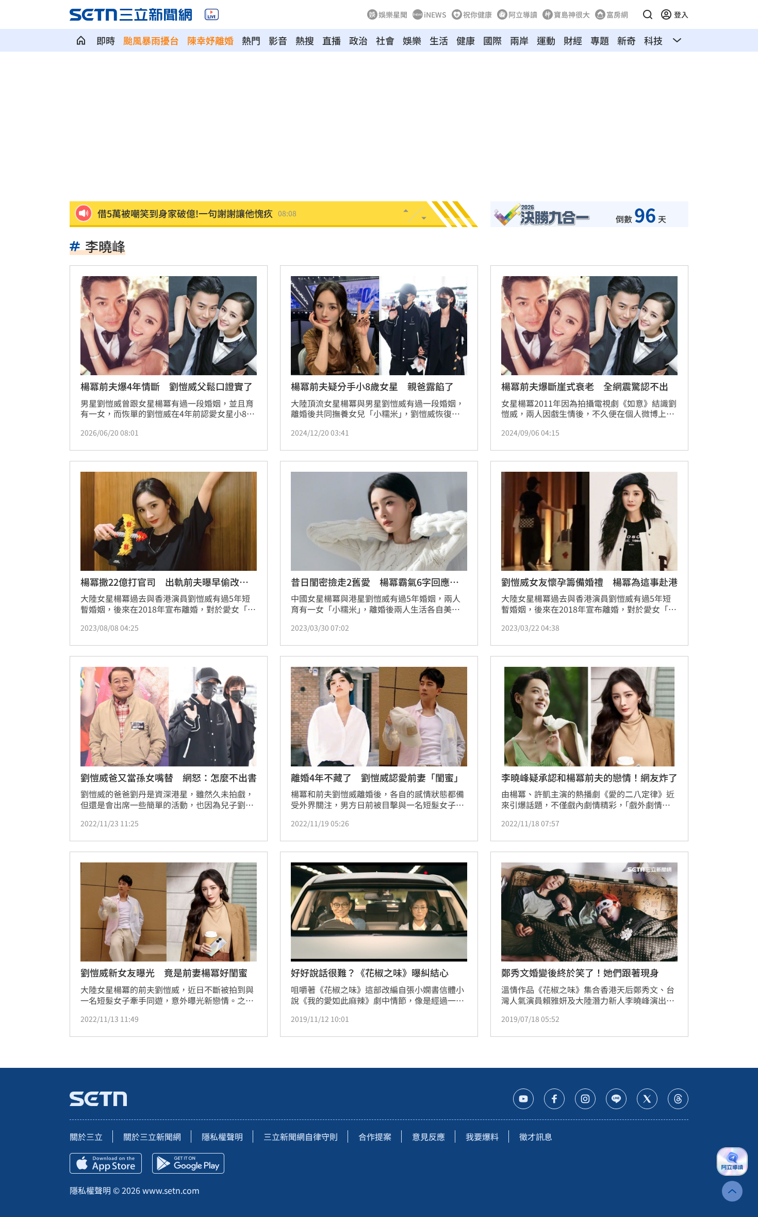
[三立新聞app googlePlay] (188, 1163)
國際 (492, 40)
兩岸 (519, 40)
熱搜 (304, 40)
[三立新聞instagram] (585, 1099)
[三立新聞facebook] (554, 1099)
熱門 (251, 40)
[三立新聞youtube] (523, 1099)
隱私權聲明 (222, 1136)
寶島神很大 (572, 14)
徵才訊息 (535, 1136)
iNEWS (435, 14)
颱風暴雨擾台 (151, 40)
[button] (647, 14)
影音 (278, 40)
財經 (573, 40)
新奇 (626, 40)
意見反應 (428, 1136)
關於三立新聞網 (152, 1136)
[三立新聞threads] (678, 1099)
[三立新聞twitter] (647, 1099)
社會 (385, 40)
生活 (439, 40)
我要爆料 (482, 1136)
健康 (465, 40)
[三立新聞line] (616, 1099)
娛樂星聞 (392, 14)
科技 (653, 40)
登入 (681, 14)
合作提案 (374, 1136)
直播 (331, 40)
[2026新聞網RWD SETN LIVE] (212, 14)
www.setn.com (171, 1190)
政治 (358, 40)
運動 (546, 40)
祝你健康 (477, 14)
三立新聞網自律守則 (300, 1136)
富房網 (617, 14)
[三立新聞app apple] (106, 1163)
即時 (105, 40)
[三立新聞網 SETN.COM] (81, 40)
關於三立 (86, 1136)
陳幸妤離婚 (210, 40)
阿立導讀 (522, 14)
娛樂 (412, 40)
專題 (599, 40)
